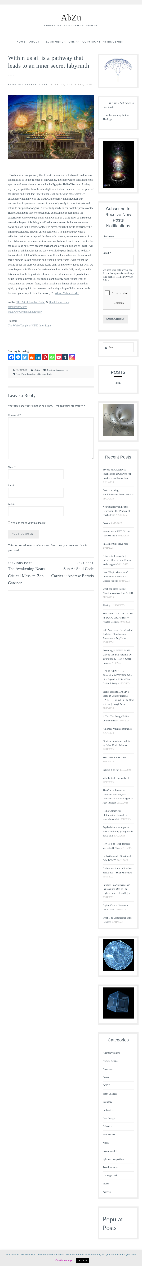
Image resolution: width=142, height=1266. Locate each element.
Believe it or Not (111, 770)
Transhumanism (110, 1167)
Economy (107, 1102)
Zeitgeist (107, 1192)
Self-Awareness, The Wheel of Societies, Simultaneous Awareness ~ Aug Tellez (118, 634)
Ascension (108, 1069)
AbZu (71, 17)
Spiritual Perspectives (28, 84)
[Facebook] (11, 357)
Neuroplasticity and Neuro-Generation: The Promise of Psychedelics (116, 511)
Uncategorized (110, 1175)
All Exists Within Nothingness (117, 728)
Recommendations (59, 41)
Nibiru (106, 1143)
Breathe (106, 523)
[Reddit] (32, 357)
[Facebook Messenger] (18, 357)
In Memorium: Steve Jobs (115, 543)
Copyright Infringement (104, 41)
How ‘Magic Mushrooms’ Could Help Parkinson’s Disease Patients (115, 576)
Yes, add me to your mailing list (27, 522)
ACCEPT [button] (82, 1260)
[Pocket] (59, 357)
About (34, 41)
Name (12, 467)
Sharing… (108, 605)
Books (106, 1077)
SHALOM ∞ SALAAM (114, 757)
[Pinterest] (45, 357)
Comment (14, 415)
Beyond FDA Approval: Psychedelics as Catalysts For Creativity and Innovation (117, 473)
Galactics (107, 1126)
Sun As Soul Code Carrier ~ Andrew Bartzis (72, 570)
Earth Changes (110, 1093)
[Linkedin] (38, 357)
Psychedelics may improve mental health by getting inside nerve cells (118, 831)
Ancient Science (110, 1061)
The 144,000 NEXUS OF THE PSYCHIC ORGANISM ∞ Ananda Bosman (118, 617)
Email (12, 485)
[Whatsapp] (52, 357)
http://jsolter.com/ (17, 306)
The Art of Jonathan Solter (30, 302)
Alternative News (111, 1053)
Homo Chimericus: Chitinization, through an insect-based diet (115, 815)
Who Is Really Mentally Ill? (116, 778)
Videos (106, 1183)
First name (108, 236)
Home (20, 41)
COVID (106, 1085)
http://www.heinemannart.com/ (25, 311)
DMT (75, 293)
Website (12, 504)
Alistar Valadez (63, 293)
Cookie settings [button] (63, 1260)
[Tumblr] (65, 357)
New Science (109, 1134)
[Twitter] (25, 357)
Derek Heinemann (59, 302)
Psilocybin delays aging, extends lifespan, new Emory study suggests (117, 560)
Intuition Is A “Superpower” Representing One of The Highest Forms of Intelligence (117, 889)
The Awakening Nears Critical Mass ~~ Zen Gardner (26, 573)
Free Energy (109, 1118)
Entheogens (108, 1110)
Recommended (110, 1151)
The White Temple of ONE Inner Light (29, 325)
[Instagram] (72, 357)
